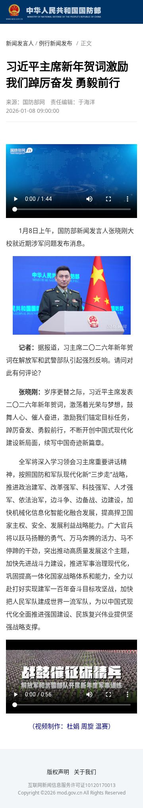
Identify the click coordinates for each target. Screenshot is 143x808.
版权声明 (58, 771)
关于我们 (85, 771)
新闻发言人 (20, 43)
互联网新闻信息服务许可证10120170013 (72, 785)
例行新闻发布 (55, 43)
